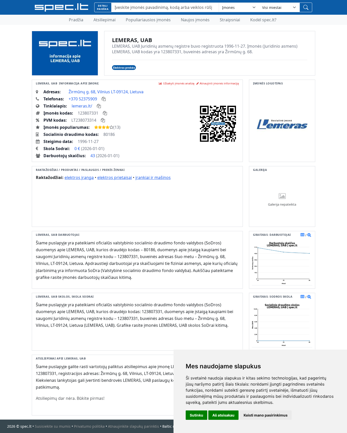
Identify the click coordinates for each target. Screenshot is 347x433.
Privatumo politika (89, 426)
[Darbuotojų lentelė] (302, 235)
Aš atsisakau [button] (223, 415)
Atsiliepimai (104, 20)
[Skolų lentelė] (302, 296)
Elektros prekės (124, 67)
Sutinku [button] (196, 415)
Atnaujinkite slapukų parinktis (133, 426)
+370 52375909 (83, 99)
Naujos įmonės (195, 20)
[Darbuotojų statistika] (309, 235)
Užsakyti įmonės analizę (178, 83)
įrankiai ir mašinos (153, 177)
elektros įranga (79, 177)
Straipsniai (230, 20)
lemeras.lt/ (82, 106)
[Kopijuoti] (104, 99)
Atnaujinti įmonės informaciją (219, 83)
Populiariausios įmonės (148, 20)
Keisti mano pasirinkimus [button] (266, 415)
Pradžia (76, 20)
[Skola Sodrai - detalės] (309, 296)
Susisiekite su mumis (53, 426)
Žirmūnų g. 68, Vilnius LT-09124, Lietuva (106, 92)
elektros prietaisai (114, 177)
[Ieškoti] (305, 7)
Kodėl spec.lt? (263, 20)
